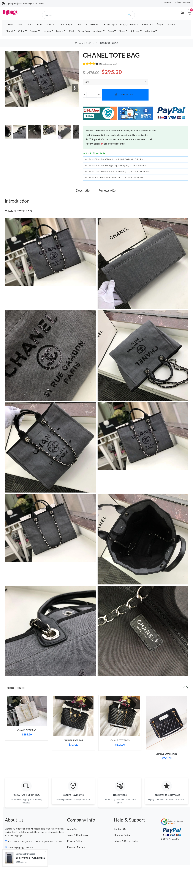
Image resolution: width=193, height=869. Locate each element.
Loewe (59, 31)
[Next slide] (187, 687)
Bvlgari (160, 24)
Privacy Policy (74, 841)
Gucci (50, 24)
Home (9, 24)
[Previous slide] (184, 687)
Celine (171, 24)
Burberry (146, 24)
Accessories (92, 24)
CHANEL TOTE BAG (18, 211)
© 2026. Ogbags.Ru (170, 839)
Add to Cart (127, 94)
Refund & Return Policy (126, 841)
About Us (72, 829)
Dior (29, 24)
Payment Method (76, 847)
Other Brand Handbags (90, 31)
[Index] (182, 12)
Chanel (9, 31)
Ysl (79, 24)
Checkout (177, 2)
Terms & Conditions (77, 835)
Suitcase (134, 31)
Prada (111, 31)
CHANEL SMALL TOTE (166, 754)
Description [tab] (83, 190)
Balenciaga (109, 24)
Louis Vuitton (66, 24)
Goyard (34, 31)
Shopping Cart (166, 2)
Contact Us (187, 2)
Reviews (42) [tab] (106, 190)
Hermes (47, 31)
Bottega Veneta (128, 24)
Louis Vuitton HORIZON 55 (30, 858)
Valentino (150, 31)
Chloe (21, 31)
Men (71, 31)
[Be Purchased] (9, 858)
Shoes (122, 31)
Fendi (39, 24)
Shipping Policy (122, 835)
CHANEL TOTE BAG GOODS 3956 (101, 43)
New (20, 24)
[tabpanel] (26, 719)
